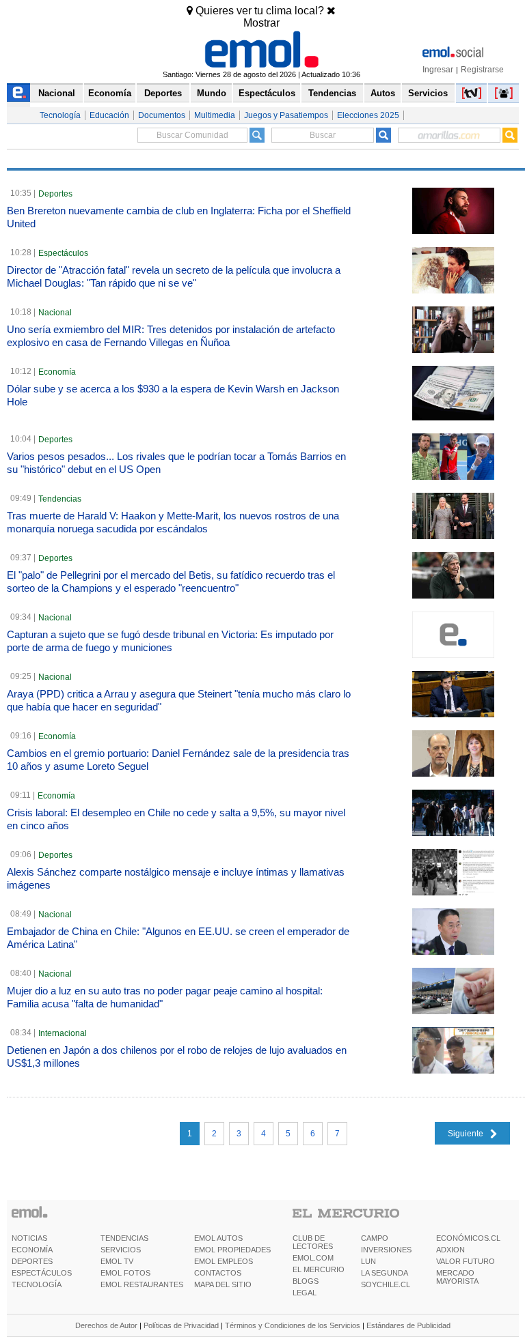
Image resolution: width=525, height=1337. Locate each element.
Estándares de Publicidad (408, 1325)
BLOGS (306, 1281)
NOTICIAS (29, 1238)
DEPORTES (32, 1261)
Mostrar (261, 23)
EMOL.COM (313, 1258)
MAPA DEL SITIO (223, 1284)
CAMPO (374, 1238)
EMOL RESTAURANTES (141, 1284)
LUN (368, 1261)
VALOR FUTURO (465, 1261)
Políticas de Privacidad (181, 1325)
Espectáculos (267, 93)
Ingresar (437, 69)
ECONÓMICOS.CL (468, 1238)
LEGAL (305, 1293)
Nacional (56, 93)
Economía (109, 93)
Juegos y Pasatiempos (286, 115)
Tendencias (332, 93)
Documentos (161, 115)
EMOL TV (116, 1261)
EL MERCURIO (319, 1269)
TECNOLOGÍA (37, 1284)
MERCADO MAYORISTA (457, 1277)
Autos (383, 93)
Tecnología (60, 115)
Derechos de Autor (106, 1325)
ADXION (450, 1250)
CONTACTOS (217, 1273)
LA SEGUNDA (384, 1273)
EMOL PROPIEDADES (232, 1250)
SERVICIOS (120, 1250)
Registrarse (482, 69)
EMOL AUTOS (218, 1238)
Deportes (163, 93)
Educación (109, 115)
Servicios (428, 93)
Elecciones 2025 (368, 115)
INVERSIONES (386, 1250)
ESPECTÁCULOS (42, 1273)
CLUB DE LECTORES (313, 1242)
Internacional (62, 1033)
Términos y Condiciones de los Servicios (292, 1325)
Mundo (211, 93)
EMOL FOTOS (125, 1273)
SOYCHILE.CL (385, 1284)
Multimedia (214, 115)
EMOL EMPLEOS (223, 1261)
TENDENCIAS (124, 1238)
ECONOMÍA (32, 1250)
